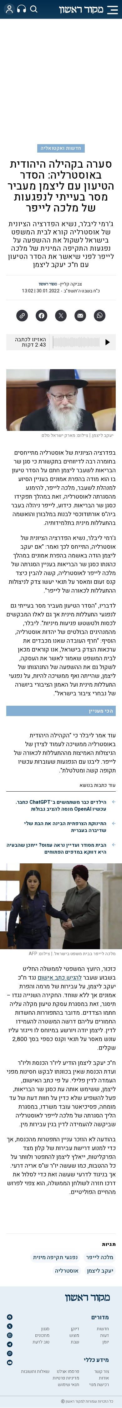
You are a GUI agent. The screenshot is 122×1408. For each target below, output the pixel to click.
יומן (105, 1342)
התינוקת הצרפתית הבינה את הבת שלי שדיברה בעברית (65, 827)
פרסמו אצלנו (68, 1371)
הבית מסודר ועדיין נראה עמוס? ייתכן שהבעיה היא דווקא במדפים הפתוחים (56, 848)
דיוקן (75, 1329)
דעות (104, 1335)
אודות (104, 1378)
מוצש (74, 1335)
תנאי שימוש (68, 1384)
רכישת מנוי (99, 1384)
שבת (75, 1342)
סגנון (45, 1329)
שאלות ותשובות (35, 1371)
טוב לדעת (41, 1342)
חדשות (103, 1329)
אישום (45, 977)
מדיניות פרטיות (66, 1378)
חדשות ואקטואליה (61, 148)
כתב (60, 977)
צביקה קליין (71, 284)
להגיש (74, 977)
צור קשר (101, 1371)
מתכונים (42, 1335)
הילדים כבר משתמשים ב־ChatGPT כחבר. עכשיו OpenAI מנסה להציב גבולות (61, 805)
